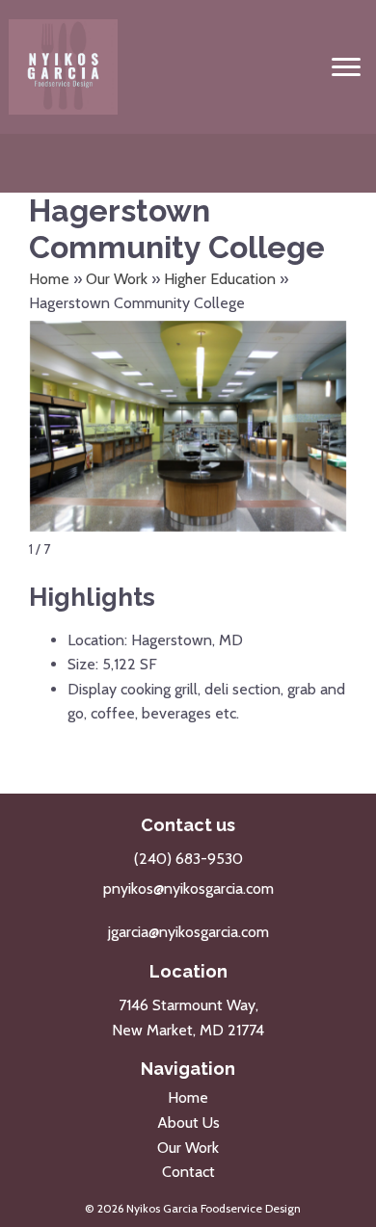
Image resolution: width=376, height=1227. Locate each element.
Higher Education (220, 279)
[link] (188, 1097)
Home (49, 279)
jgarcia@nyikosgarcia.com (188, 932)
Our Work (117, 279)
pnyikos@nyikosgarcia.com (188, 888)
